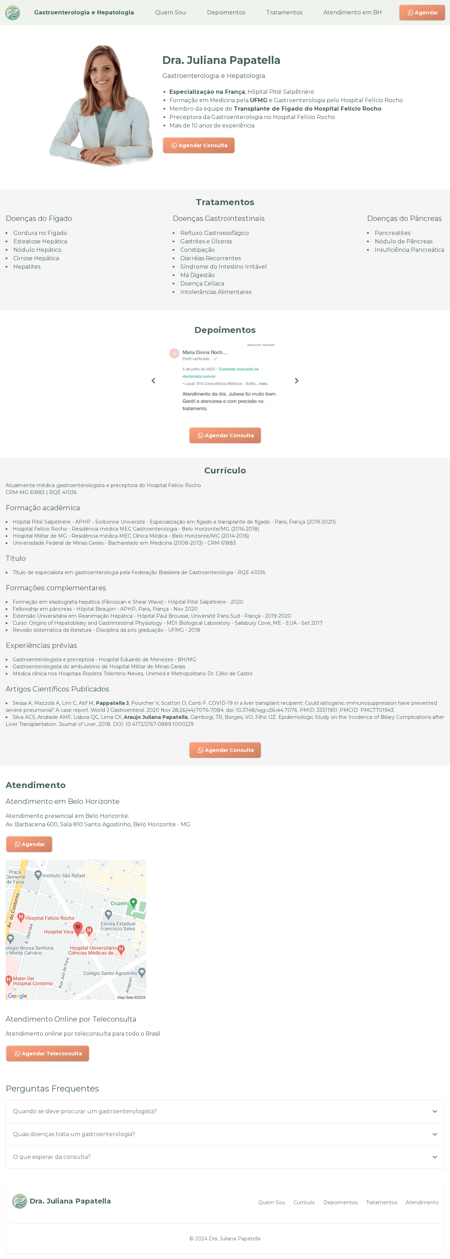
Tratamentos (284, 12)
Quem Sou (170, 12)
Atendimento (422, 1202)
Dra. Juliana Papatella (235, 1238)
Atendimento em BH (352, 12)
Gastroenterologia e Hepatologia (84, 12)
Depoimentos (226, 12)
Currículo (304, 1202)
